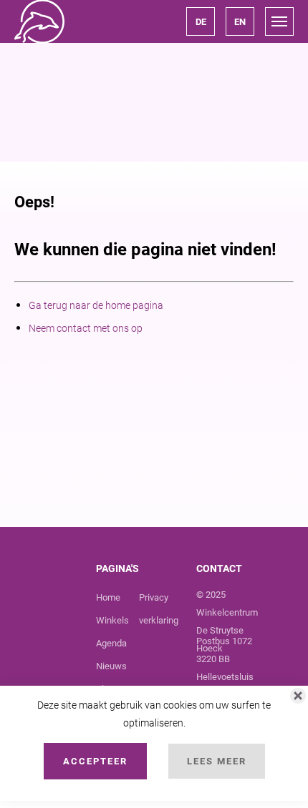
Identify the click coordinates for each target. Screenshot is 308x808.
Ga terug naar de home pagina (96, 305)
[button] (200, 21)
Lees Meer (216, 761)
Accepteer (95, 761)
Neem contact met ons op (86, 328)
